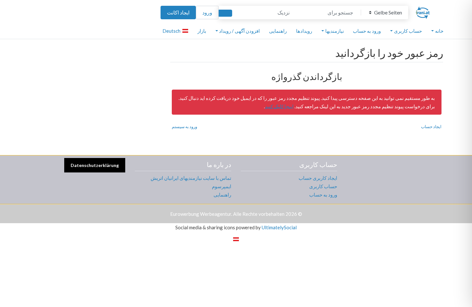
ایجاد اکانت (178, 12)
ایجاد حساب (431, 126)
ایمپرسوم (221, 186)
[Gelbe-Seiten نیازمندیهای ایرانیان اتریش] (423, 11)
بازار (201, 31)
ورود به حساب (367, 31)
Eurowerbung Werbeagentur (200, 214)
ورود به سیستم (184, 126)
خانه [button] (439, 31)
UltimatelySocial (279, 227)
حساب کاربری (323, 186)
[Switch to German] (236, 238)
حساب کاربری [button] (408, 31)
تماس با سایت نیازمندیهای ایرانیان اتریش (191, 178)
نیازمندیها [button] (334, 31)
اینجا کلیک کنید (279, 106)
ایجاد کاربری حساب (318, 178)
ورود (207, 12)
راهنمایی (278, 31)
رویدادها (304, 31)
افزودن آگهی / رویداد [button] (239, 31)
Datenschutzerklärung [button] (95, 165)
